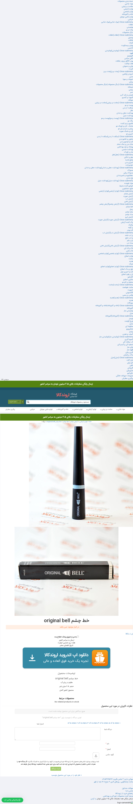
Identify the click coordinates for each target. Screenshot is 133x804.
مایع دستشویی (127, 188)
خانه (90, 421)
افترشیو (130, 277)
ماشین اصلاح (128, 279)
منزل (131, 313)
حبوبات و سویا (128, 79)
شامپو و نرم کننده (127, 123)
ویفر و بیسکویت (127, 45)
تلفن (131, 365)
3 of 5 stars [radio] (92, 723)
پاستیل (130, 37)
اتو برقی (130, 362)
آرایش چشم (128, 193)
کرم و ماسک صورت (126, 131)
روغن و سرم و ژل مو (125, 128)
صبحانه (130, 87)
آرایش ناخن (128, 201)
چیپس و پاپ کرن (126, 95)
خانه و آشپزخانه (127, 14)
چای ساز (130, 347)
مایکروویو (129, 329)
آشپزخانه (130, 308)
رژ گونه (130, 227)
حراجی (130, 19)
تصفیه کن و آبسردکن (125, 344)
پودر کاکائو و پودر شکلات (124, 61)
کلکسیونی (129, 292)
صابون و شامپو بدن (126, 139)
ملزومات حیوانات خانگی (124, 375)
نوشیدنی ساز (128, 310)
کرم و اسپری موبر (127, 271)
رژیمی (131, 89)
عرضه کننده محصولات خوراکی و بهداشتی (118, 796)
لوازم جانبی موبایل (126, 16)
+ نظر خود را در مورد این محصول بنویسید (66, 775)
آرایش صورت (128, 196)
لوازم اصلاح (129, 256)
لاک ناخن (129, 251)
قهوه (131, 53)
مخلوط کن (129, 326)
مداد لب (130, 243)
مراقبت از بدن (128, 108)
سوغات (130, 100)
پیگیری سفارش (127, 378)
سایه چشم (129, 212)
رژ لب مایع (129, 238)
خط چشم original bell (53, 421)
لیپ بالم (130, 240)
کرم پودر (130, 230)
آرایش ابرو (129, 217)
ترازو (131, 323)
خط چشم (129, 206)
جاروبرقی (130, 370)
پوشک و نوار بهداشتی (125, 147)
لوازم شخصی (128, 11)
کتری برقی (129, 352)
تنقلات (130, 24)
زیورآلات (130, 303)
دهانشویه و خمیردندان (125, 175)
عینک (131, 264)
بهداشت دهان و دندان (125, 113)
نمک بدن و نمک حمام (125, 144)
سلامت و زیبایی (127, 6)
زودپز (131, 331)
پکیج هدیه (129, 160)
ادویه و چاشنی (127, 74)
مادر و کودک (128, 152)
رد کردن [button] (93, 798)
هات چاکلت (129, 63)
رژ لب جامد (129, 235)
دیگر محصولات (127, 32)
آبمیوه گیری (129, 339)
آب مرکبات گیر (128, 342)
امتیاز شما (40, 723)
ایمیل (108, 749)
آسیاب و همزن (127, 334)
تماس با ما (129, 791)
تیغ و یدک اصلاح (126, 269)
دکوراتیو (130, 373)
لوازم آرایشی (128, 9)
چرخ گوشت (129, 321)
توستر (131, 318)
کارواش (130, 368)
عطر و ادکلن (128, 157)
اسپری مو (129, 134)
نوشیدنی (130, 27)
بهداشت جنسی (127, 149)
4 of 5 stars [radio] (103, 723)
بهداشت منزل (128, 115)
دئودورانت (129, 165)
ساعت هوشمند (127, 287)
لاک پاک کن (128, 248)
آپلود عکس (110, 754)
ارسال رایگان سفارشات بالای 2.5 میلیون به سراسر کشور (66, 417)
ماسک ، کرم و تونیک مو (124, 126)
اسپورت (130, 290)
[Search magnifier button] (28, 402)
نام (107, 743)
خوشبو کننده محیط (126, 186)
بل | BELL (129, 634)
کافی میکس (128, 58)
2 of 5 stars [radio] (82, 723)
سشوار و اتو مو (127, 282)
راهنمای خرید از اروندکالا (124, 793)
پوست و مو (129, 105)
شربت (131, 68)
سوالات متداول (127, 788)
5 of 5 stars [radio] (114, 723)
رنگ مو (130, 121)
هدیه (131, 261)
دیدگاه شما (108, 729)
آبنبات (131, 42)
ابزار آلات (130, 360)
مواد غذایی (129, 3)
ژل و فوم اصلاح (127, 274)
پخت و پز (129, 29)
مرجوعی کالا (5, 379)
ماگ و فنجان (128, 355)
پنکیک (130, 225)
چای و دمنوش (128, 66)
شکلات (130, 40)
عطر (131, 110)
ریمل (131, 209)
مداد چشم (129, 214)
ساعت (131, 258)
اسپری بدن (129, 162)
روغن (131, 81)
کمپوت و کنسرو (127, 97)
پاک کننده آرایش (127, 222)
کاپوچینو (130, 55)
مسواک (130, 170)
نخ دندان (129, 178)
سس (131, 76)
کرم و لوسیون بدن (126, 141)
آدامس (130, 48)
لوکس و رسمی (127, 295)
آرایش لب (129, 199)
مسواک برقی (128, 173)
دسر (131, 92)
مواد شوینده (128, 183)
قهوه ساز (130, 349)
